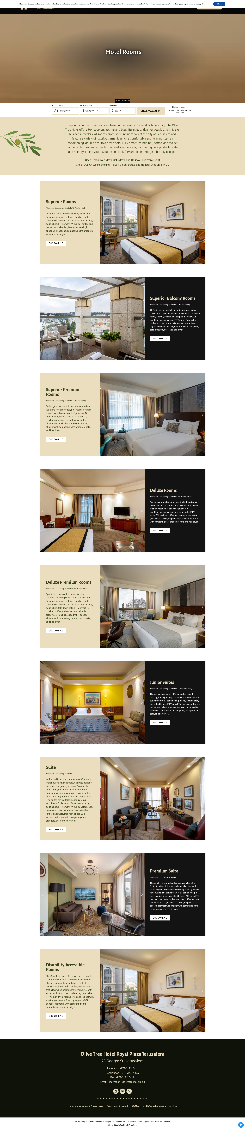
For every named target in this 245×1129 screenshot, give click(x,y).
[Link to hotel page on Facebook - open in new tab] (116, 1091)
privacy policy (199, 4)
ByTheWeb (132, 1125)
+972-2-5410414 (128, 1068)
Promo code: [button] (180, 107)
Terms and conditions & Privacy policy (85, 1106)
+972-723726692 (129, 1073)
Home (117, 101)
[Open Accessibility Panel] (241, 1125)
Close (219, 4)
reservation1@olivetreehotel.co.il (126, 1082)
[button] (65, 111)
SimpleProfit (119, 1125)
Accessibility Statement (117, 1106)
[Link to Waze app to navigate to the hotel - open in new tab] (129, 1091)
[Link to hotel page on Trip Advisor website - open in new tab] (122, 1091)
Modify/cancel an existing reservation (160, 1106)
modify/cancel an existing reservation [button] (181, 111)
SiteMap (135, 1106)
